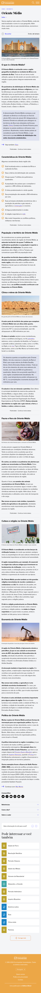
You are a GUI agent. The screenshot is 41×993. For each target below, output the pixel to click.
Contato (20, 980)
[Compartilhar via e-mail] (11, 796)
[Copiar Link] (22, 796)
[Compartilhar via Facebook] (7, 796)
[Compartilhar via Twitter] (3, 796)
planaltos (31, 339)
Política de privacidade (20, 977)
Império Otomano (15, 754)
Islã (24, 214)
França (31, 754)
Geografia (9, 9)
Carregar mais (22, 938)
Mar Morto (19, 787)
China (11, 125)
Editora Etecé (26, 986)
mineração (18, 206)
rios (13, 346)
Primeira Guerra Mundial (23, 752)
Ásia (16, 145)
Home (3, 9)
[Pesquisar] (33, 2)
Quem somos (20, 974)
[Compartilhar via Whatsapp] (18, 796)
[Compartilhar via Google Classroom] (14, 796)
